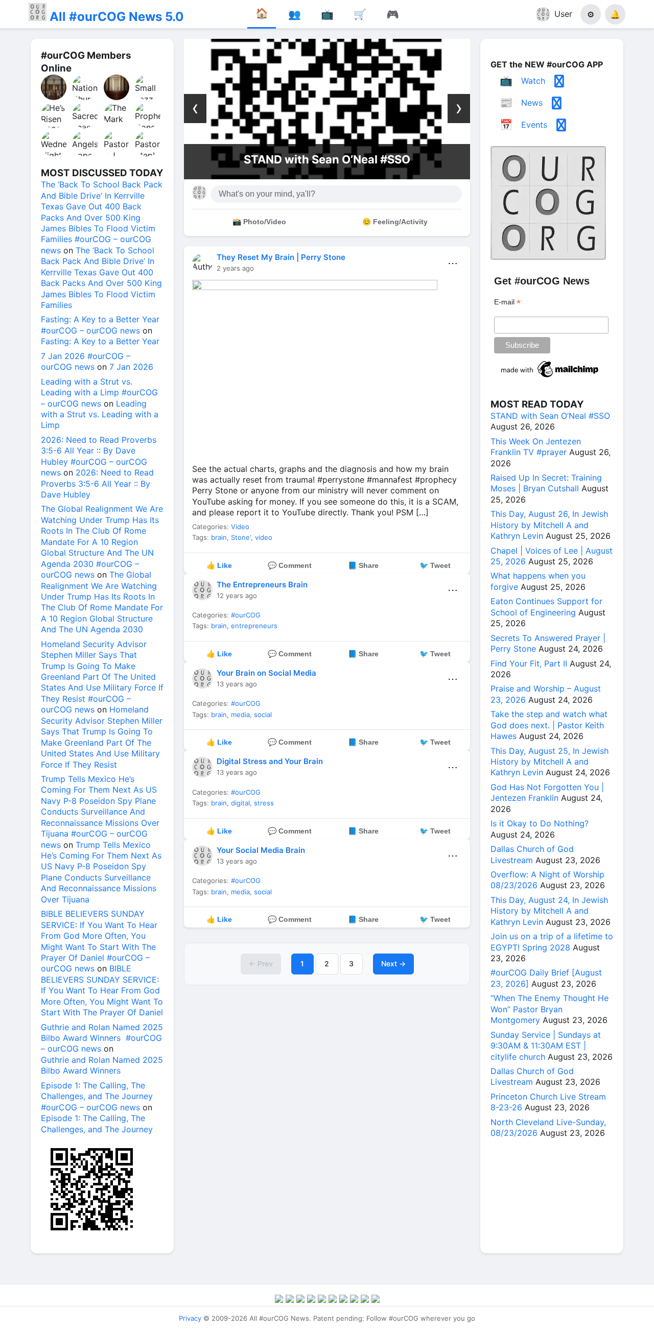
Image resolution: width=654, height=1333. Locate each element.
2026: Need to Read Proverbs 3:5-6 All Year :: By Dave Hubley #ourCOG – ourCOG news (98, 456)
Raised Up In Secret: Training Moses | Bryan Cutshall (546, 482)
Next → (393, 963)
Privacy (190, 1318)
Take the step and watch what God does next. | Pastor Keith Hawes (549, 725)
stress (264, 803)
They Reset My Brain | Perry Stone (281, 257)
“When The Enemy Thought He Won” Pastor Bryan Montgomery (550, 1009)
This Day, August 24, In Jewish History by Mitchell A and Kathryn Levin (549, 911)
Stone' (241, 537)
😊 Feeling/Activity (395, 222)
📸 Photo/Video (259, 222)
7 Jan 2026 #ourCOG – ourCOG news (85, 361)
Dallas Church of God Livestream (532, 854)
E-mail (507, 302)
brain (219, 537)
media (240, 714)
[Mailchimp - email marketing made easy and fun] (550, 377)
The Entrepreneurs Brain (262, 584)
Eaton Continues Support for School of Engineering (546, 606)
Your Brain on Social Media (266, 673)
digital (240, 803)
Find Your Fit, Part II (529, 663)
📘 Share (363, 565)
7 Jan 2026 (131, 367)
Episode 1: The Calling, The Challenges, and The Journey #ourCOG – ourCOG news (97, 1096)
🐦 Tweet (435, 565)
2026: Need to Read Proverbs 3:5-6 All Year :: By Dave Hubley (97, 483)
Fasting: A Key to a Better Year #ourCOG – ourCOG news (100, 324)
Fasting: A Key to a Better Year (100, 341)
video (263, 537)
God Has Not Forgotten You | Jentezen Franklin (547, 792)
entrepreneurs (254, 626)
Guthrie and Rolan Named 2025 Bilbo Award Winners (102, 1065)
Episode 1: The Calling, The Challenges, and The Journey (97, 1123)
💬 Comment (290, 565)
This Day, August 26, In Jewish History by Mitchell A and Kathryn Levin (549, 525)
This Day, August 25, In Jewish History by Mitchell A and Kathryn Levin (550, 762)
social (263, 714)
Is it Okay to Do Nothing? (540, 823)
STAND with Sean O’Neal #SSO (327, 159)
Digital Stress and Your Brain (270, 761)
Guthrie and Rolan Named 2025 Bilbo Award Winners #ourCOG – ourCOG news (102, 1038)
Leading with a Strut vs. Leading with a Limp (99, 414)
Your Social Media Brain (261, 850)
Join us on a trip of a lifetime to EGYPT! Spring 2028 (552, 941)
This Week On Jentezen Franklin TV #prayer (536, 446)
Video (240, 526)
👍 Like (219, 565)
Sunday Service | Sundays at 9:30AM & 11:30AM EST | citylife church (546, 1046)
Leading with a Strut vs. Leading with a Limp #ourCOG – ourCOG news (99, 392)
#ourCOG (246, 615)
